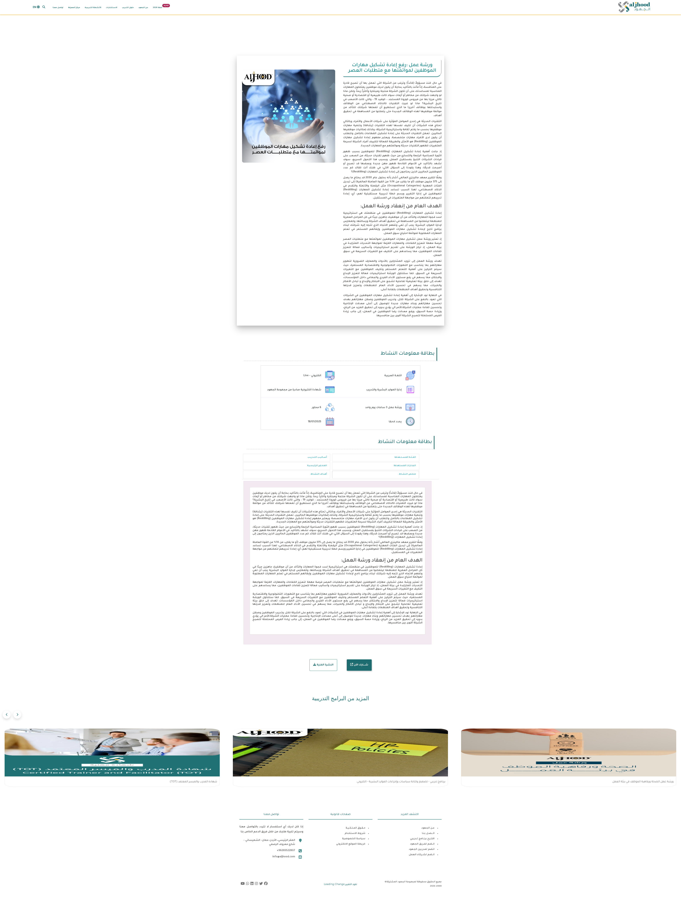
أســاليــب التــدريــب (317, 457)
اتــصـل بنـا (428, 833)
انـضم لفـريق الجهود (422, 844)
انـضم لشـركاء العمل (421, 854)
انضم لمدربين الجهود (421, 849)
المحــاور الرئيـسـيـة (317, 466)
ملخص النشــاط (407, 474)
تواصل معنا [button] (58, 8)
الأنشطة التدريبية (93, 8)
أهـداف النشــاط (319, 474)
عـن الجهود (427, 828)
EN (35, 7)
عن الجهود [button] (143, 8)
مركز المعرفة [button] (74, 8)
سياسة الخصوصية (353, 838)
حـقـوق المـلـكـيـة (355, 828)
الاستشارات (111, 8)
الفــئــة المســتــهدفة (405, 457)
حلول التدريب (128, 8)
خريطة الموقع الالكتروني (350, 844)
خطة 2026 (157, 8)
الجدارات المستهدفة (405, 466)
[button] (43, 6)
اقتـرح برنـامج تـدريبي (422, 838)
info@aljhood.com (283, 857)
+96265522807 (286, 850)
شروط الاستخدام (355, 833)
